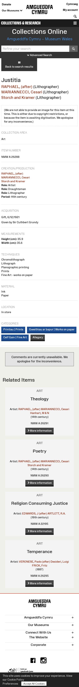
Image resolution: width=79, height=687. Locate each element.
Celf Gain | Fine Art (15, 337)
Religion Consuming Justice (39, 503)
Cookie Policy (15, 679)
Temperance (39, 551)
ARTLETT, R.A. (56, 513)
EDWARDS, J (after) (34, 513)
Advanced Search (40, 55)
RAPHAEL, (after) (16, 87)
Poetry (39, 451)
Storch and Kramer (18, 97)
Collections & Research (21, 23)
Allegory (38, 337)
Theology (39, 398)
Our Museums (11, 10)
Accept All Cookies (34, 683)
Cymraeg (72, 4)
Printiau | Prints (13, 329)
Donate (6, 4)
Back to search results (19, 66)
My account (70, 9)
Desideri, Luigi (60, 561)
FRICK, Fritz (39, 565)
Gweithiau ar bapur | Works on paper (52, 329)
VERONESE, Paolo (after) (34, 561)
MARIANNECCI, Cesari (21, 92)
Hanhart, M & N (39, 413)
